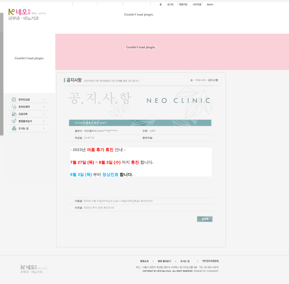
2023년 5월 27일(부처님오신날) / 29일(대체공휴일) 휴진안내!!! (118, 200)
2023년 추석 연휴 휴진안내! (99, 207)
